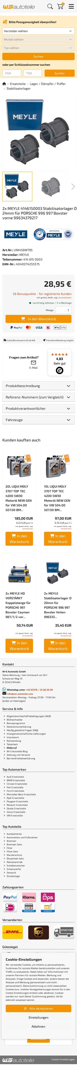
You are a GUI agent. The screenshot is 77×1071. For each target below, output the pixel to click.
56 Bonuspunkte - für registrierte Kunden (42, 294)
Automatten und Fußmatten (22, 837)
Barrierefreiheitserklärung (21, 758)
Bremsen (11, 840)
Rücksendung (14, 740)
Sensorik (11, 872)
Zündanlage (13, 876)
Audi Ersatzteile (15, 776)
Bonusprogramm (16, 723)
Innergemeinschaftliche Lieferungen (26, 733)
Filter (9, 847)
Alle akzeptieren (41, 1008)
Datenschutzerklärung (19, 726)
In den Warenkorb (42, 319)
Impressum (13, 737)
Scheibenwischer (16, 865)
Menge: (50, 310)
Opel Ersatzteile (15, 797)
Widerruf (12, 747)
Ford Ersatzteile (15, 790)
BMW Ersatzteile (16, 780)
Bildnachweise (14, 719)
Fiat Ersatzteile (15, 787)
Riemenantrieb (15, 862)
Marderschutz (14, 855)
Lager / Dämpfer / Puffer (48, 83)
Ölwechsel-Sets (15, 858)
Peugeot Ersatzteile (17, 801)
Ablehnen (38, 1026)
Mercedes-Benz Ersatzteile (21, 794)
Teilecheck (12, 744)
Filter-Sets (12, 851)
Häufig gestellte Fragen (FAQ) (22, 730)
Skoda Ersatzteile (16, 808)
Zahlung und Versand (18, 754)
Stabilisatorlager (19, 88)
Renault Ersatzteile (17, 804)
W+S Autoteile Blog (17, 751)
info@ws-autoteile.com (20, 693)
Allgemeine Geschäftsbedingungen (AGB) (29, 716)
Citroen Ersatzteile (17, 783)
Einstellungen (38, 1017)
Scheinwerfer (14, 869)
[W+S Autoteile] (19, 6)
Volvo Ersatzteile (16, 811)
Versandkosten (64, 297)
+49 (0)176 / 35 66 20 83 (39, 689)
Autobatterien (14, 833)
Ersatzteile (18, 83)
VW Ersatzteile (15, 815)
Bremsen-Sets (14, 844)
